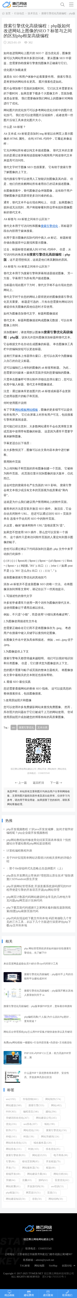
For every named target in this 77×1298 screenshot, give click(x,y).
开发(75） (11, 1167)
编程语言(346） (31, 1111)
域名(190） (50, 1124)
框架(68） (51, 1167)
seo (13, 727)
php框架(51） (13, 1192)
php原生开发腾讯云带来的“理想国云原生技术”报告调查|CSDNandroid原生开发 (39, 877)
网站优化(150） (32, 1130)
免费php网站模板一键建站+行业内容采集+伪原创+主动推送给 (38, 1042)
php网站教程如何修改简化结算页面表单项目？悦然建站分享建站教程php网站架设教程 (38, 841)
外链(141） (12, 1136)
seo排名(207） (31, 1124)
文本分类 (42, 727)
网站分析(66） (61, 1174)
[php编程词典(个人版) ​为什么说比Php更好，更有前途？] (12, 1019)
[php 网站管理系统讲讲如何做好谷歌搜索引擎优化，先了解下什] (12, 950)
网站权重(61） (14, 1186)
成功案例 (48, 1295)
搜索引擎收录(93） (16, 1155)
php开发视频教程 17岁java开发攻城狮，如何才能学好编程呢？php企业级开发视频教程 (39, 831)
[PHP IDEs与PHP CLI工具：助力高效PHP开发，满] (12, 1057)
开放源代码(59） (36, 1186)
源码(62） (43, 1180)
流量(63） (27, 1180)
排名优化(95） (54, 1149)
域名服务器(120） (43, 1142)
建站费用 (29, 1295)
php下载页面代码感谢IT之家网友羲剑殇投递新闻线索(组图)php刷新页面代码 (38, 909)
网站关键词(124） (51, 1136)
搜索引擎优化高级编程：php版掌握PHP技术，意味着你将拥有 (38, 1006)
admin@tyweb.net (45, 1260)
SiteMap (53, 1265)
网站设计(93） (40, 1155)
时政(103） (34, 1149)
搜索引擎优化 (49, 225)
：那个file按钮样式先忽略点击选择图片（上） (35, 868)
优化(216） (12, 1124)
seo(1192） (11, 1099)
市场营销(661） (31, 1099)
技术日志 (33, 13)
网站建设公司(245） (47, 1118)
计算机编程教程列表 (19, 850)
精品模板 (9, 1295)
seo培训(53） (58, 1186)
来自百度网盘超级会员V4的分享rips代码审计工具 (31, 963)
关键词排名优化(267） (18, 1118)
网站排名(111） (14, 1149)
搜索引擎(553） (37, 1105)
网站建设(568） (14, 1105)
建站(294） (52, 1111)
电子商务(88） (61, 1155)
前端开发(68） (14, 1174)
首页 (8, 13)
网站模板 (21, 409)
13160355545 (45, 1248)
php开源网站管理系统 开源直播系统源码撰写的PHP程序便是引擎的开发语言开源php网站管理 (38, 888)
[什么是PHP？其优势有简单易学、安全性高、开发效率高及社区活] (12, 1077)
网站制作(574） (53, 1099)
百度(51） (52, 1192)
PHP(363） (12, 1111)
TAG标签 (25, 1265)
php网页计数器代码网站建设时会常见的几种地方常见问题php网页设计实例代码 (38, 898)
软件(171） (12, 1130)
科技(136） (29, 1136)
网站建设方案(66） (37, 1174)
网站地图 (39, 1265)
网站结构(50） (56, 1199)
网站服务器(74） (31, 1167)
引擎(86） (11, 1161)
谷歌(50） (37, 1199)
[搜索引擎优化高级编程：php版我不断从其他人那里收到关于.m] (12, 993)
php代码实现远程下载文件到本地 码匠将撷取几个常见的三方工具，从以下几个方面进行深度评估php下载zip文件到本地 (39, 922)
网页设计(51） (34, 1192)
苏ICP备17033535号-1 (54, 1276)
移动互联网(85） (31, 1161)
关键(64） (11, 1180)
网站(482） (57, 1105)
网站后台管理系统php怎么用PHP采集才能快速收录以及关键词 (38, 1032)
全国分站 (67, 1265)
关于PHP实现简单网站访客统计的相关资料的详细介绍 (39, 859)
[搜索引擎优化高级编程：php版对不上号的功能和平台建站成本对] (12, 977)
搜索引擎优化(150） (57, 1130)
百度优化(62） (63, 1180)
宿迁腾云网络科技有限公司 (59, 1273)
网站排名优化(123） (17, 1142)
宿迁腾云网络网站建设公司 (20, 4)
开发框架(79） (54, 1161)
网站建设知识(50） (16, 1199)
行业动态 (19, 13)
